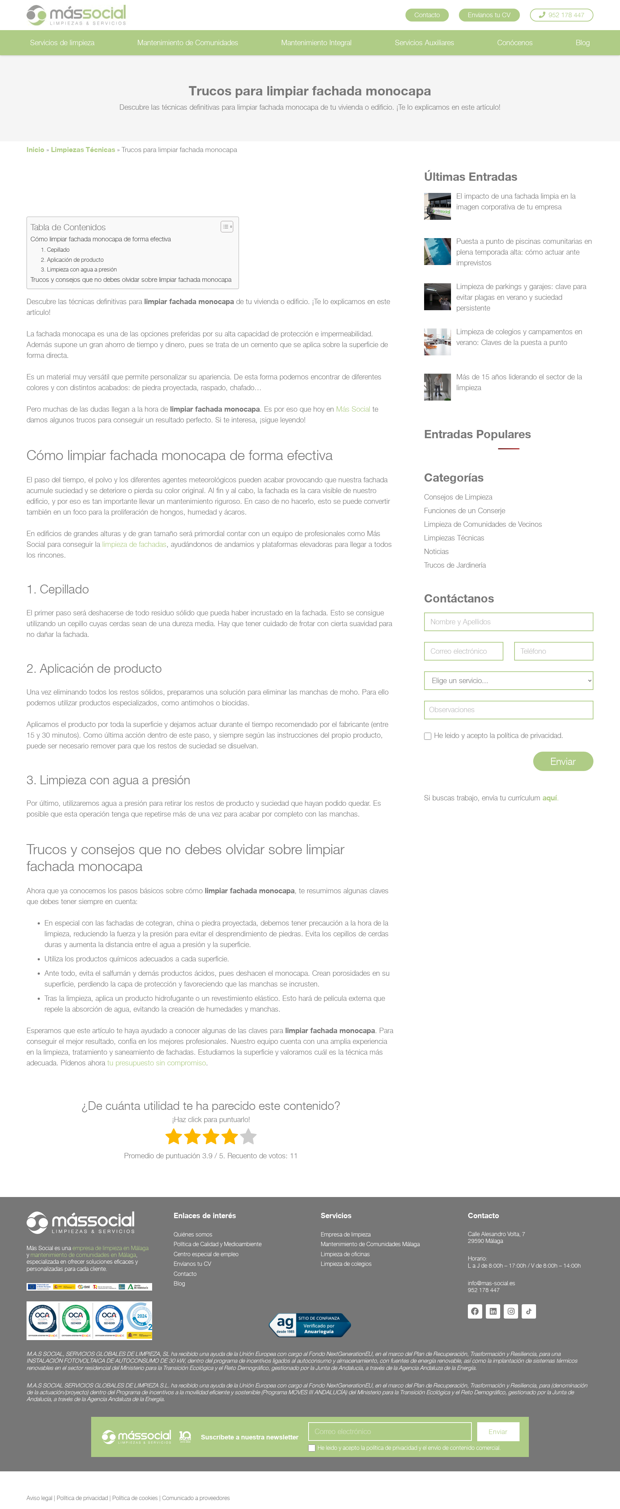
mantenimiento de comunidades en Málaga (83, 1255)
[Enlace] (81, 15)
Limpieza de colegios (346, 1263)
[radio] (173, 1138)
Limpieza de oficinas (345, 1254)
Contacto (185, 1274)
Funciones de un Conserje (464, 510)
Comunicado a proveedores (196, 1498)
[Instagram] (511, 1311)
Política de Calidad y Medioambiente (218, 1244)
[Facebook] (475, 1311)
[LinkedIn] (493, 1311)
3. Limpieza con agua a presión (79, 269)
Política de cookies (135, 1498)
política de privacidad (529, 735)
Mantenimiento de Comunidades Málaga (370, 1244)
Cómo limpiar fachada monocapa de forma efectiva (100, 239)
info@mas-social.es (491, 1283)
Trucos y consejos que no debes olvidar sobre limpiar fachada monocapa (130, 279)
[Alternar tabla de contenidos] (223, 227)
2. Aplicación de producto (72, 259)
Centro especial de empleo (206, 1254)
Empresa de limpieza (346, 1234)
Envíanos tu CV (192, 1263)
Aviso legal (39, 1498)
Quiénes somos (193, 1234)
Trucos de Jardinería (455, 565)
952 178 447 (484, 1290)
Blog (179, 1283)
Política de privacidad (82, 1498)
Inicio (35, 149)
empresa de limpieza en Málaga (110, 1248)
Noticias (436, 551)
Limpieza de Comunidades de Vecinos (483, 524)
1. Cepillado (55, 249)
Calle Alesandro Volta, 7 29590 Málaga (496, 1237)
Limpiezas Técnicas (83, 149)
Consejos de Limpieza (458, 497)
